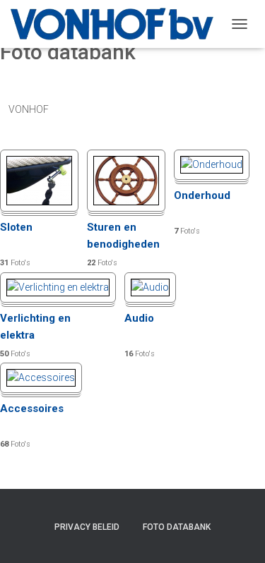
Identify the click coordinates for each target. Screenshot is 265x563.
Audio (139, 318)
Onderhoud (202, 195)
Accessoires (32, 408)
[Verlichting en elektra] (58, 286)
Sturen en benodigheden (123, 235)
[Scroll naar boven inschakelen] (237, 534)
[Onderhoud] (211, 163)
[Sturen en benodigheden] (126, 180)
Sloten (16, 227)
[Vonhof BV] (117, 24)
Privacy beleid (86, 527)
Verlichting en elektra (35, 326)
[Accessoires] (41, 376)
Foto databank (177, 527)
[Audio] (150, 286)
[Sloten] (39, 180)
